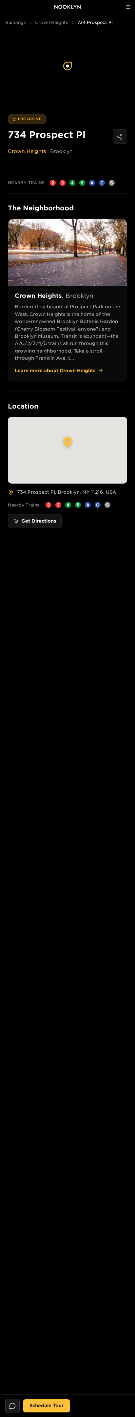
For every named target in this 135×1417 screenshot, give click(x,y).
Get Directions (38, 521)
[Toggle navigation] (128, 7)
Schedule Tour (46, 1405)
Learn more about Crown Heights (55, 370)
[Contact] (12, 1406)
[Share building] (120, 136)
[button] (67, 66)
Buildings (15, 22)
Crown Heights (51, 22)
